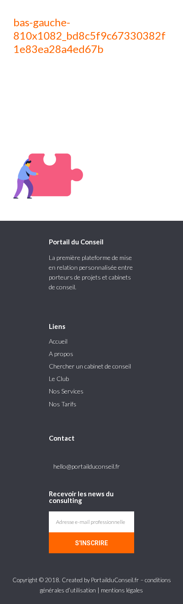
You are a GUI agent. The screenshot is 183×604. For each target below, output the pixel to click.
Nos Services (66, 391)
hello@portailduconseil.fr (86, 466)
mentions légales (122, 590)
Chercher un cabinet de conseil (90, 366)
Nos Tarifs (62, 404)
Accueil (58, 341)
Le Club (59, 378)
